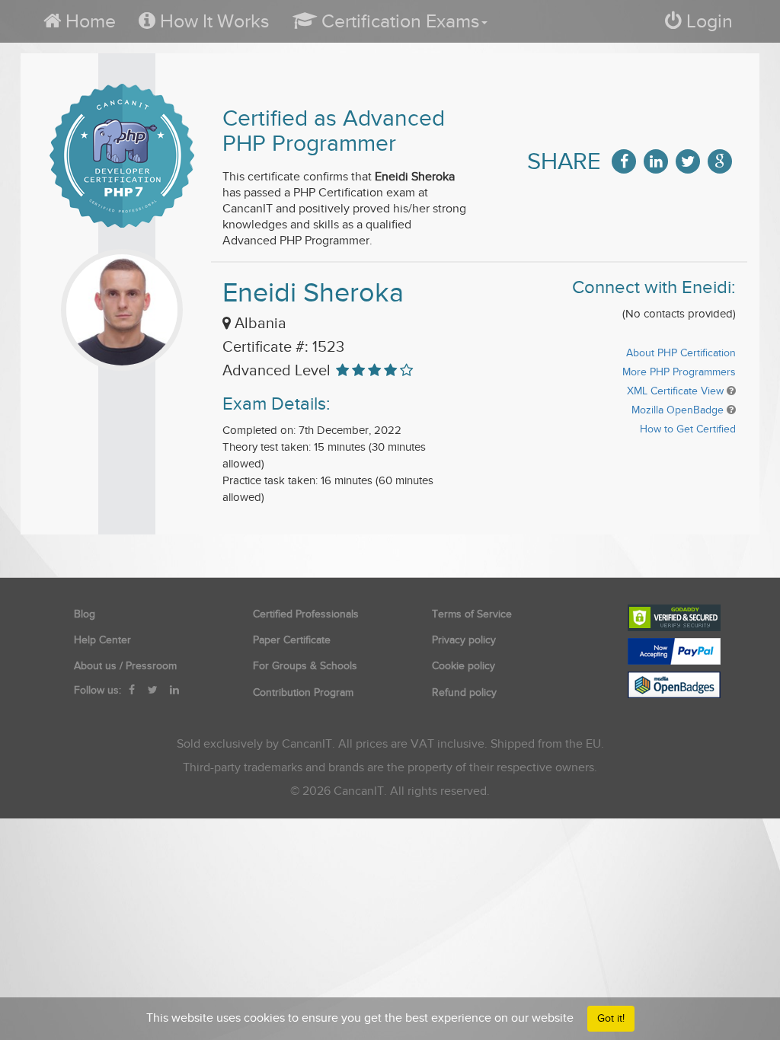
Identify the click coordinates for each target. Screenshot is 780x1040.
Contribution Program (303, 692)
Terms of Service (472, 614)
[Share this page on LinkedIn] (656, 161)
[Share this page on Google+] (720, 161)
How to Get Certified (688, 429)
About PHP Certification (681, 352)
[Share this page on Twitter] (688, 161)
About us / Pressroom (125, 665)
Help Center (102, 639)
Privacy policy (464, 639)
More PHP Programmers (679, 371)
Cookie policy (463, 665)
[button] (390, 21)
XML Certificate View (675, 390)
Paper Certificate (292, 639)
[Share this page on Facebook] (624, 161)
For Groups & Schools (305, 665)
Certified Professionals (306, 614)
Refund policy (464, 692)
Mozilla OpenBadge (677, 410)
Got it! (611, 1018)
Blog (84, 614)
